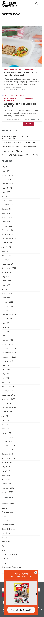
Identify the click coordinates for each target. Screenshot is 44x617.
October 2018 (7, 454)
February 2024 (8, 222)
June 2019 (6, 420)
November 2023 (9, 234)
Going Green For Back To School (20, 105)
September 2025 (9, 184)
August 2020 (7, 361)
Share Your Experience (11, 567)
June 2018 (6, 471)
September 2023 (9, 239)
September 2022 (9, 268)
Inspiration (9, 100)
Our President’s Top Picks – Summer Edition (20, 142)
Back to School (11, 69)
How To (5, 538)
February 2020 (8, 386)
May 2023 (6, 251)
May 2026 (6, 171)
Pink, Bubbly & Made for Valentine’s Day (19, 147)
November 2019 (8, 399)
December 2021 (8, 306)
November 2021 (8, 310)
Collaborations (25, 69)
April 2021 (6, 336)
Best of (5, 508)
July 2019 (6, 416)
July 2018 (6, 467)
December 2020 (9, 348)
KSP (3, 546)
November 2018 (8, 450)
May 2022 (6, 285)
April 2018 (6, 479)
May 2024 (6, 213)
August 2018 (7, 463)
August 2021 (7, 319)
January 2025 (7, 205)
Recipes (5, 563)
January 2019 (7, 441)
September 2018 (9, 458)
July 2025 (6, 192)
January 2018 (7, 492)
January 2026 (7, 175)
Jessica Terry (34, 119)
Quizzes (5, 559)
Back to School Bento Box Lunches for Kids (20, 74)
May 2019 (6, 425)
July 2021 (6, 323)
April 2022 (6, 289)
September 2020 (9, 357)
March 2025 (7, 201)
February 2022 (8, 298)
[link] (21, 593)
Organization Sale (9, 554)
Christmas (6, 521)
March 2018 (7, 484)
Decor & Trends (8, 529)
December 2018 (8, 446)
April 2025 (6, 196)
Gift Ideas (6, 533)
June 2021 (6, 327)
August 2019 (7, 412)
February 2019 (8, 437)
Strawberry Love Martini (12, 151)
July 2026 (6, 167)
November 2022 (9, 264)
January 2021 (7, 344)
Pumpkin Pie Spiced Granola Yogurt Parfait (20, 155)
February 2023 (8, 255)
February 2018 (8, 488)
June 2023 (6, 247)
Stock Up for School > (21, 610)
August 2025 (7, 188)
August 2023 (7, 243)
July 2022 (6, 277)
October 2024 (8, 209)
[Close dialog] (35, 572)
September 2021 (9, 315)
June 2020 (6, 370)
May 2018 (6, 475)
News (4, 550)
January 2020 (7, 391)
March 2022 (7, 294)
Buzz (4, 516)
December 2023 (9, 230)
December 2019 (8, 395)
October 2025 (8, 179)
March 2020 (7, 382)
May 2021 (6, 332)
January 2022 (7, 302)
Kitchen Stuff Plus (18, 90)
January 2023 (7, 260)
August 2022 (7, 272)
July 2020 (6, 365)
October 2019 (7, 403)
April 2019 (6, 429)
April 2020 (6, 378)
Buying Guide (7, 512)
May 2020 (6, 374)
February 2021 (8, 340)
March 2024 (7, 217)
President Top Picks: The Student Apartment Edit (16, 137)
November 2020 (9, 353)
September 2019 (9, 408)
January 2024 (7, 226)
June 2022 (6, 281)
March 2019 (6, 433)
